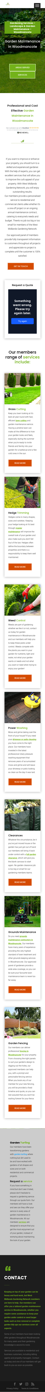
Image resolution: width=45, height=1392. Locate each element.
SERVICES (22, 74)
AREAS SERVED (23, 67)
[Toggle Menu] (37, 5)
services (22, 1222)
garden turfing (20, 1154)
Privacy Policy (12, 1388)
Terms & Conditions (29, 1388)
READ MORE (20, 463)
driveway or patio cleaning (24, 739)
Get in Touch (21, 266)
